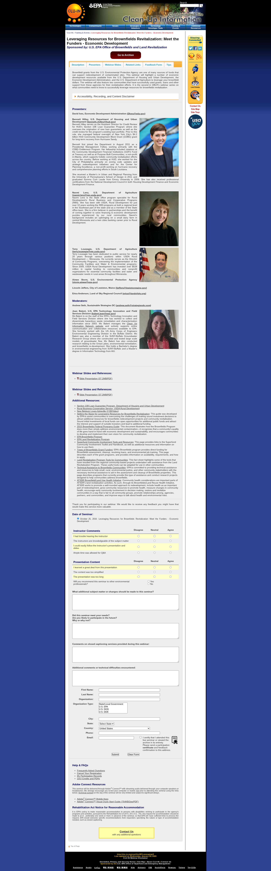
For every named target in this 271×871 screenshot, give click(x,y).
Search (183, 2)
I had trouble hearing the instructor (90, 536)
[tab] (78, 64)
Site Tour (195, 112)
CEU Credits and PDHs (88, 778)
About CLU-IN (153, 862)
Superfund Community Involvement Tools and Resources (105, 442)
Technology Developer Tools (155, 27)
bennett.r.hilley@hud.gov (101, 121)
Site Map (195, 109)
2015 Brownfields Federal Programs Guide (98, 426)
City (90, 718)
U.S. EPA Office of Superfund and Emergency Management (143, 864)
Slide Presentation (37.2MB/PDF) (96, 378)
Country (88, 728)
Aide (133, 867)
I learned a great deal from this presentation (95, 567)
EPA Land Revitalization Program (93, 439)
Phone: (89, 733)
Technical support (85, 793)
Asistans (142, 867)
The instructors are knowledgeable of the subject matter (101, 541)
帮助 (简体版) (108, 867)
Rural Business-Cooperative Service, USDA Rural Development (108, 408)
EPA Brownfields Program (89, 436)
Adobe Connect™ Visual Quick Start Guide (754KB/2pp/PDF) (108, 801)
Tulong (182, 867)
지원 (150, 867)
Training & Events (175, 27)
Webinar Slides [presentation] (113, 64)
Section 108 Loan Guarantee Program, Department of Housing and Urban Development (120, 406)
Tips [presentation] (169, 64)
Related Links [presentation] (133, 64)
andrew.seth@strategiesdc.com (133, 305)
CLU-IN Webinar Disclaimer (135, 858)
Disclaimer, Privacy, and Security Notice (118, 862)
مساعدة (97, 867)
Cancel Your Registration (89, 773)
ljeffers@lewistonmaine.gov (131, 288)
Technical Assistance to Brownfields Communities (101, 467)
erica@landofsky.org (134, 293)
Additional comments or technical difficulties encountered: (104, 667)
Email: (90, 737)
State (90, 723)
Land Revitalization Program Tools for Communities (102, 460)
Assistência (160, 867)
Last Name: (87, 694)
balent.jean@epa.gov (103, 313)
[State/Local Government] (113, 704)
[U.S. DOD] (113, 709)
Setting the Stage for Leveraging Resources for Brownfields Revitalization (113, 414)
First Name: (87, 689)
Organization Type (83, 704)
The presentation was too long (88, 576)
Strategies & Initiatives (135, 27)
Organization (86, 699)
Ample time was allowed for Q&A (89, 553)
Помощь (172, 867)
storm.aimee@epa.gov (85, 282)
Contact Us (126, 831)
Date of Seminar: (82, 514)
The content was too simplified (88, 572)
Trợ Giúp (192, 867)
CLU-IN (70, 33)
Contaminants (95, 26)
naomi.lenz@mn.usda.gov (87, 195)
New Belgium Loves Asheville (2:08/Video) (98, 411)
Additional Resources (196, 27)
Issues (115, 26)
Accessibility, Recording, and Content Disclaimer (106, 96)
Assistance (78, 867)
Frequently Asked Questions (91, 770)
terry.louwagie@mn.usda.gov (88, 251)
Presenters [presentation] (94, 64)
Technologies (75, 26)
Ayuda (89, 867)
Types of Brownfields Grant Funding (95, 449)
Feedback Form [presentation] (153, 64)
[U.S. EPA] (113, 706)
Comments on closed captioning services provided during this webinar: (110, 644)
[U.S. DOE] (113, 712)
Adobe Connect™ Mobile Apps (92, 799)
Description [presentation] (78, 64)
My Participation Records (89, 776)
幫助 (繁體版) (122, 867)
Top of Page (75, 846)
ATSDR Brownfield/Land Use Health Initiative (99, 480)
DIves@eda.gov (136, 113)
